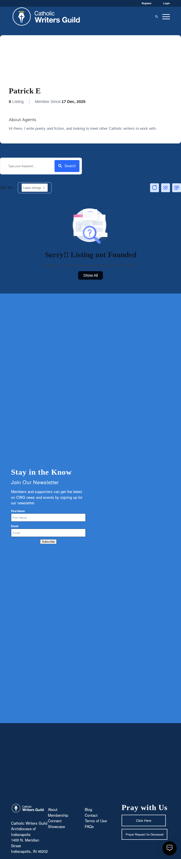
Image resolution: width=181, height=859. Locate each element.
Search (70, 166)
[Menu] (165, 16)
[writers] (46, 16)
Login (166, 3)
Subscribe (48, 541)
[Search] (156, 16)
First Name (18, 511)
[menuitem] (156, 16)
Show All (90, 275)
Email (14, 526)
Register (146, 3)
